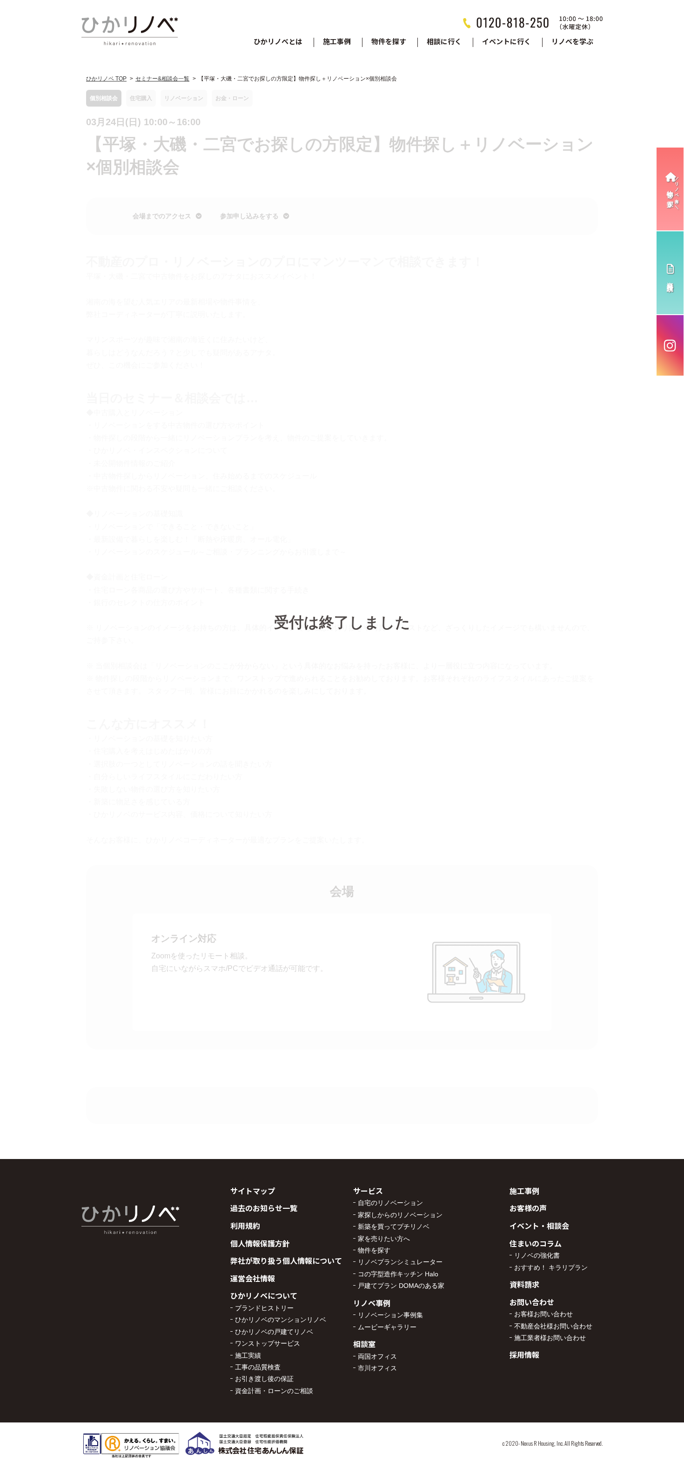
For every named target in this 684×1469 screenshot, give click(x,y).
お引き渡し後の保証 (264, 1378)
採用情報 (524, 1354)
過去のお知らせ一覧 (263, 1207)
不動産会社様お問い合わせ (553, 1326)
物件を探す (388, 42)
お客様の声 (528, 1207)
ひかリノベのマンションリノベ (280, 1319)
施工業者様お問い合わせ (550, 1337)
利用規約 (245, 1225)
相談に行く (444, 42)
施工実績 (248, 1355)
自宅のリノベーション (390, 1202)
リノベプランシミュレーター (400, 1262)
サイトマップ (252, 1190)
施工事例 (337, 42)
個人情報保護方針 (260, 1243)
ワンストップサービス (267, 1343)
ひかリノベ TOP (106, 78)
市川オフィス (377, 1368)
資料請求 (524, 1284)
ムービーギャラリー (387, 1327)
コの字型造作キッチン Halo (398, 1274)
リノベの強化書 (537, 1255)
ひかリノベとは (278, 42)
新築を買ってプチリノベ (393, 1226)
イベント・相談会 (539, 1225)
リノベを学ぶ (572, 42)
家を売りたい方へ (384, 1238)
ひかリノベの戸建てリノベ (274, 1331)
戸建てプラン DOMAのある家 (401, 1285)
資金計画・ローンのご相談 (274, 1391)
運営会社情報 (252, 1278)
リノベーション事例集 (390, 1315)
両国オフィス (377, 1356)
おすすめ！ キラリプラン (551, 1267)
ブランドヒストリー (264, 1308)
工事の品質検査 (258, 1367)
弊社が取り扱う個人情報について (286, 1260)
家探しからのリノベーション (400, 1215)
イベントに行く (506, 42)
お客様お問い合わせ (543, 1314)
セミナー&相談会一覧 (162, 78)
